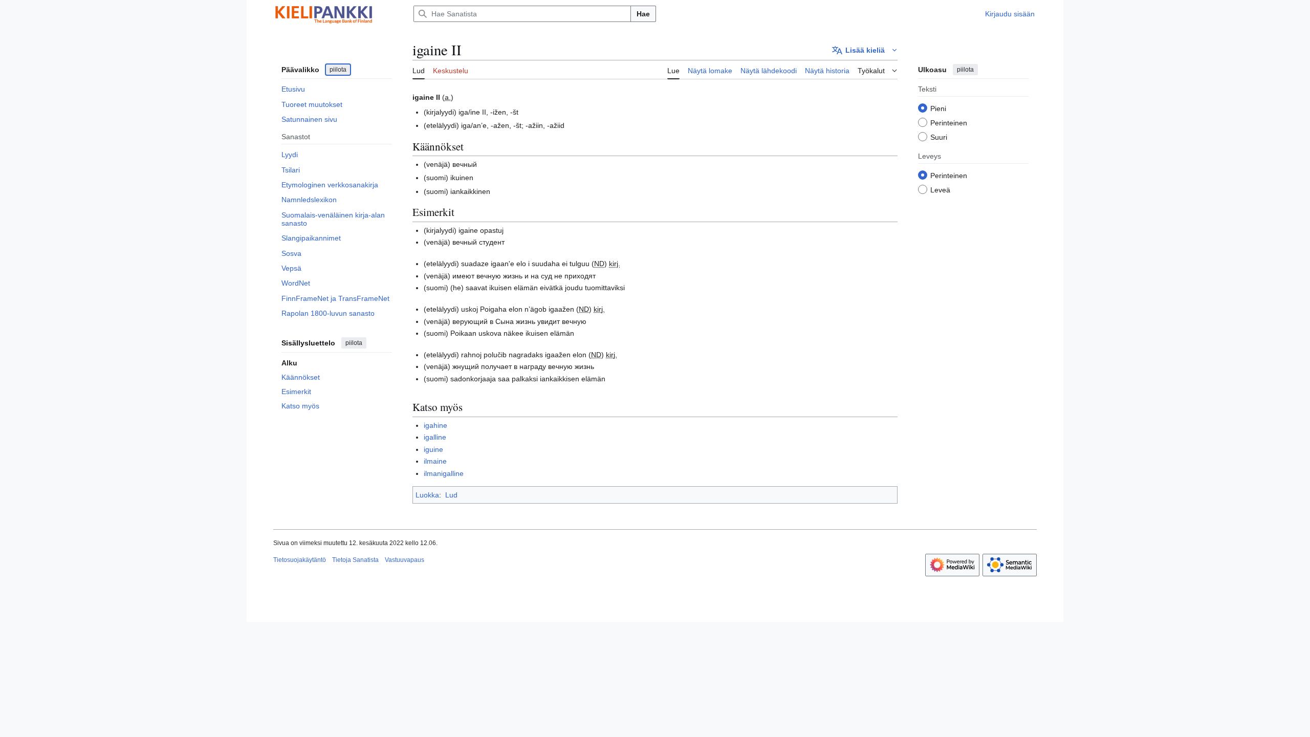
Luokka (427, 495)
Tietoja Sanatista (355, 559)
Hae (643, 14)
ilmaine (435, 461)
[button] (865, 50)
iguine (433, 449)
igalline (435, 437)
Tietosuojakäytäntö (299, 559)
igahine (435, 425)
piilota (338, 69)
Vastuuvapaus (404, 559)
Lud (451, 495)
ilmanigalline (444, 473)
